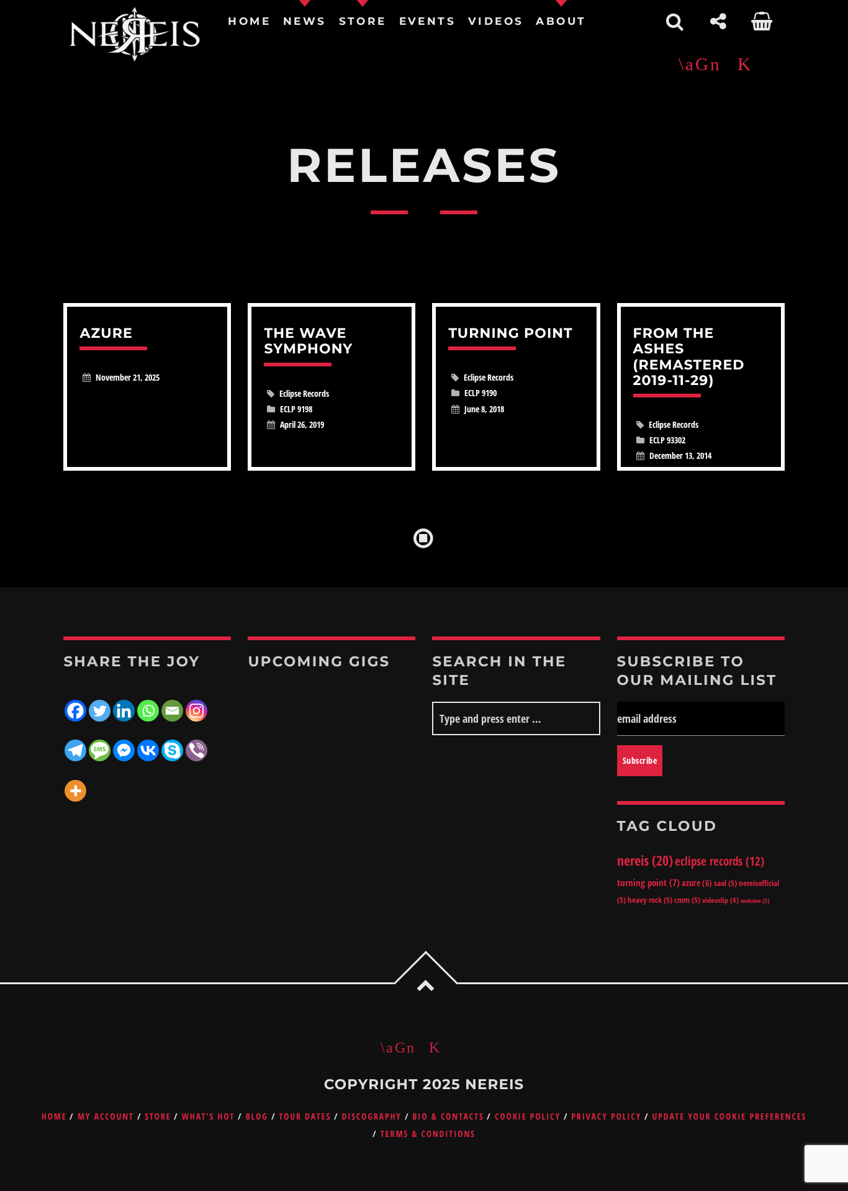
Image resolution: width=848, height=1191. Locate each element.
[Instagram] (196, 703)
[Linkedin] (124, 703)
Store (158, 1117)
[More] (75, 782)
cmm (687, 899)
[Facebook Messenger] (124, 742)
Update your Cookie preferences (729, 1117)
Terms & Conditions (428, 1134)
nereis (645, 860)
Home (54, 1117)
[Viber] (196, 742)
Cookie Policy (528, 1117)
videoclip (720, 900)
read (147, 387)
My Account (106, 1117)
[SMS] (100, 742)
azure (697, 883)
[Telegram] (75, 742)
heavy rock (650, 899)
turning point (648, 882)
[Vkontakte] (148, 742)
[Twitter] (100, 703)
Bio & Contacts (448, 1117)
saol (725, 883)
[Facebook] (75, 703)
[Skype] (172, 742)
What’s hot (208, 1117)
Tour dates (305, 1117)
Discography (371, 1117)
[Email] (172, 703)
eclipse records (719, 861)
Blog (257, 1117)
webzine (755, 900)
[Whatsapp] (148, 703)
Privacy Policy (606, 1117)
